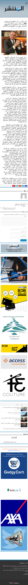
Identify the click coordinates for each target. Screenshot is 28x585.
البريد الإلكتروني (23, 231)
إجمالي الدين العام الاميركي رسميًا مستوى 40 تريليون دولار (15, 428)
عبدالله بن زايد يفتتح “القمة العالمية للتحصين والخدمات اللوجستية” (9, 208)
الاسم (25, 227)
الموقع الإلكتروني (24, 235)
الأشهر (21, 404)
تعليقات (17, 404)
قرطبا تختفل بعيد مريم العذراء (14, 412)
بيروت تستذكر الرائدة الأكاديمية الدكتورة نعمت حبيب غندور (15, 570)
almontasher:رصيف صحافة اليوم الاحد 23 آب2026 (15, 566)
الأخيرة (25, 404)
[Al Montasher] (14, 8)
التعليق (25, 216)
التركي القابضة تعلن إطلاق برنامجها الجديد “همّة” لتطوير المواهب (20, 205)
